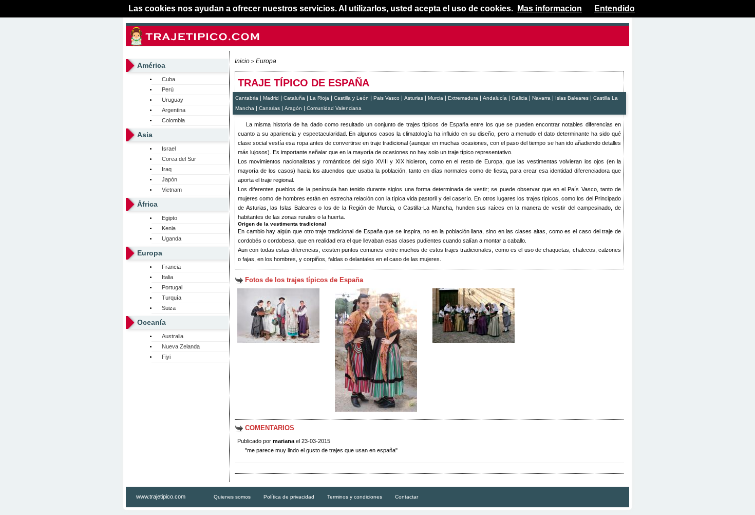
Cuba (168, 79)
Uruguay (172, 100)
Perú (168, 89)
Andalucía (495, 98)
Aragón (293, 108)
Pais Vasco (386, 98)
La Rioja (319, 98)
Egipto (169, 218)
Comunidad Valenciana (334, 108)
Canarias (269, 108)
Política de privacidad (288, 497)
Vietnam (172, 190)
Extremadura (463, 98)
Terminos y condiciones (354, 497)
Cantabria (246, 98)
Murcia (435, 98)
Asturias (413, 98)
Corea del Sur (179, 159)
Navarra (541, 98)
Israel (169, 148)
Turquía (171, 298)
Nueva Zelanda (181, 346)
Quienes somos (232, 497)
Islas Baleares (572, 98)
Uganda (171, 238)
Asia (145, 135)
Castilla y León (351, 98)
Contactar (406, 497)
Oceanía (151, 322)
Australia (172, 336)
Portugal (172, 287)
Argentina (173, 110)
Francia (171, 267)
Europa (149, 253)
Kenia (169, 228)
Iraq (167, 169)
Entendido (614, 8)
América (151, 65)
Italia (167, 277)
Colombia (173, 120)
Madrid (271, 98)
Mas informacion (549, 8)
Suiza (169, 308)
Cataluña (294, 98)
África (147, 204)
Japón (169, 179)
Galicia (519, 98)
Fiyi (166, 357)
